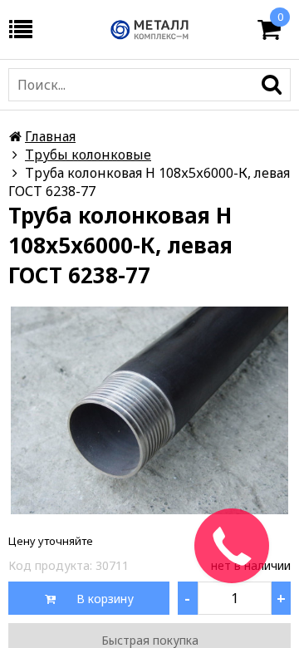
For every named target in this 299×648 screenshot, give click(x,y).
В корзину (103, 598)
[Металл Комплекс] (149, 29)
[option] (149, 410)
